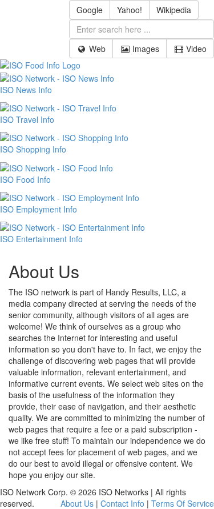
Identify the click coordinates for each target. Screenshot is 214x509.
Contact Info (122, 503)
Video (195, 48)
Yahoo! (129, 9)
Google (89, 9)
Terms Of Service (182, 503)
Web (96, 48)
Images (144, 48)
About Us (77, 503)
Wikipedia (173, 9)
